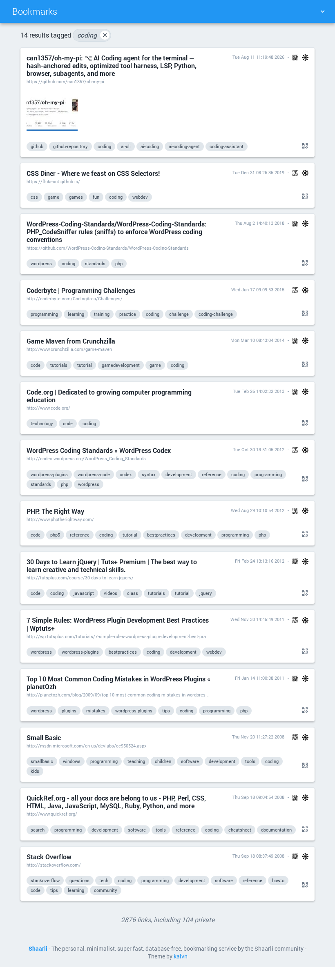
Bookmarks (34, 11)
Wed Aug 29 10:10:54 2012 (257, 510)
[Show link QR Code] (303, 146)
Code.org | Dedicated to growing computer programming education (109, 396)
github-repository (70, 146)
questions (79, 880)
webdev (140, 197)
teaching (136, 761)
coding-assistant (226, 146)
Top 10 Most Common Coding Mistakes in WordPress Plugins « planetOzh (118, 682)
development (178, 474)
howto (278, 880)
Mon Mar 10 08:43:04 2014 (257, 340)
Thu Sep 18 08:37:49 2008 (258, 856)
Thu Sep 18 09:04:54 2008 (258, 797)
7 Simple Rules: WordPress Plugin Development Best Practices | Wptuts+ (118, 624)
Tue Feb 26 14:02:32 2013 (258, 391)
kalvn (181, 956)
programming (44, 314)
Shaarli (38, 948)
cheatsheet (239, 830)
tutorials (58, 365)
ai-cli (126, 146)
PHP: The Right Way (55, 511)
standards (95, 263)
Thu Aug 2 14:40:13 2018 (259, 223)
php (119, 263)
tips (166, 711)
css (34, 197)
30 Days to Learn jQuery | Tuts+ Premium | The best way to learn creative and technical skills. (112, 565)
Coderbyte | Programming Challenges (81, 290)
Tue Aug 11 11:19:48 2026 (258, 57)
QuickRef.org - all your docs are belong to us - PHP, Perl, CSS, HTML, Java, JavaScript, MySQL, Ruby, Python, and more (116, 802)
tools (250, 761)
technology (42, 423)
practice (127, 314)
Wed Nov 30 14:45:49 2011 (257, 619)
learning (76, 314)
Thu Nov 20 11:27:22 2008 (258, 737)
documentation (276, 830)
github (37, 146)
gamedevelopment (121, 365)
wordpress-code (94, 474)
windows (71, 761)
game (53, 197)
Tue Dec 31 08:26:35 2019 (258, 172)
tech (103, 880)
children (163, 761)
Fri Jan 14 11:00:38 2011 (259, 678)
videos (110, 593)
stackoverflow (45, 880)
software (190, 761)
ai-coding (150, 146)
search (38, 830)
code (35, 365)
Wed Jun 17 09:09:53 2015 (257, 289)
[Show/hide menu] (322, 11)
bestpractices (161, 535)
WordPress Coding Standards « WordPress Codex (99, 450)
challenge (179, 314)
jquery (205, 593)
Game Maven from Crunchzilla (71, 341)
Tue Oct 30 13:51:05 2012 (258, 449)
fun (96, 197)
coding (92, 35)
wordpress (41, 263)
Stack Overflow (49, 857)
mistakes (95, 711)
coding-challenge (216, 314)
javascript (84, 593)
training (101, 314)
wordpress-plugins (49, 474)
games (76, 197)
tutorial (84, 365)
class (132, 593)
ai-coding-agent (184, 146)
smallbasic (42, 761)
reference (211, 474)
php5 (55, 535)
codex (126, 474)
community (105, 890)
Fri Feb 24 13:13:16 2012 (259, 561)
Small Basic (44, 737)
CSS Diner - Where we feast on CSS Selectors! (93, 173)
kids (35, 771)
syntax (149, 474)
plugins (69, 711)
